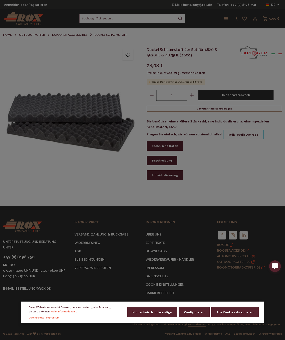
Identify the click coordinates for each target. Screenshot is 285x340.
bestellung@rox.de (33, 288)
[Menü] (226, 18)
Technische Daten (165, 146)
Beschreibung (162, 160)
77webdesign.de (51, 333)
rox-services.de (231, 250)
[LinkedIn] (244, 235)
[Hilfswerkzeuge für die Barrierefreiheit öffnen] (236, 18)
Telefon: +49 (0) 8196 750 (236, 5)
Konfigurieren (194, 312)
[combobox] (127, 18)
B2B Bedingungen (89, 259)
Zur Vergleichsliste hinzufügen (214, 108)
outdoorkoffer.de (234, 262)
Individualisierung (165, 175)
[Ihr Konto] (255, 18)
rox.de (223, 245)
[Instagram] (233, 235)
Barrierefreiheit (160, 293)
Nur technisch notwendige (152, 312)
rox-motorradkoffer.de (239, 267)
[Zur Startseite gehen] (23, 18)
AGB (77, 251)
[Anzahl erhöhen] (192, 95)
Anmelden (12, 5)
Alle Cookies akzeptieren (235, 312)
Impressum (155, 268)
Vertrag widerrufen (92, 268)
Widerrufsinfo (87, 243)
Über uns (153, 234)
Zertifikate (155, 243)
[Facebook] (222, 235)
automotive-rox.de (234, 256)
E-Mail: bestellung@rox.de (192, 5)
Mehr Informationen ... (64, 311)
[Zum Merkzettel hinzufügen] (127, 54)
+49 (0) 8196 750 (19, 257)
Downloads (156, 251)
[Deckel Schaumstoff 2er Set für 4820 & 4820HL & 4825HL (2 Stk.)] (70, 112)
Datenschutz (157, 276)
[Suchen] (180, 18)
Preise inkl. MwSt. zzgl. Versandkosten (176, 73)
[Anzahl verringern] (151, 95)
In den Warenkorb (236, 95)
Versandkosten (197, 324)
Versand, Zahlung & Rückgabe (101, 234)
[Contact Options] (275, 266)
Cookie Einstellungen (165, 285)
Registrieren (38, 5)
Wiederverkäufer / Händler (170, 259)
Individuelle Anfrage (243, 134)
